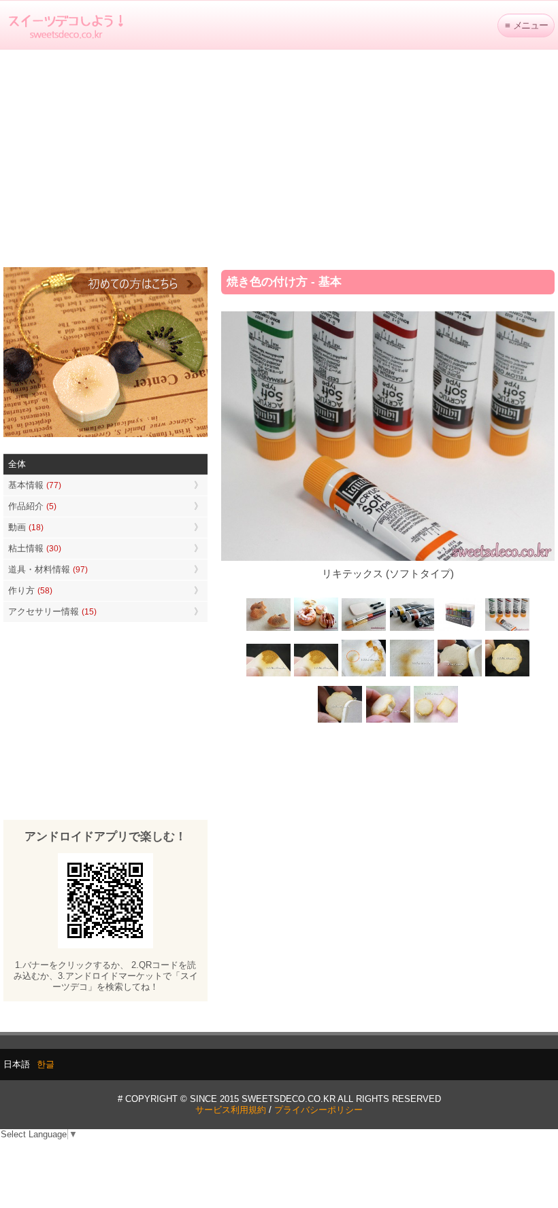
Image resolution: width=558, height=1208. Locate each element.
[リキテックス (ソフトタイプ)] (507, 629)
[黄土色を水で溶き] (269, 675)
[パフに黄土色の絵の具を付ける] (316, 675)
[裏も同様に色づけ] (507, 675)
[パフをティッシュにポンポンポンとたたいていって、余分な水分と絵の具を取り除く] (364, 675)
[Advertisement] (279, 158)
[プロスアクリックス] (459, 629)
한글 (45, 1064)
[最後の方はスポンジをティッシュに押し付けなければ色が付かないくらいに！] (412, 675)
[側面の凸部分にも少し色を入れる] (388, 721)
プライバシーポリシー (318, 1110)
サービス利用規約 (230, 1110)
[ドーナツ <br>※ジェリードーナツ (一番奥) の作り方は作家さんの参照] (316, 629)
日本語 (16, 1064)
